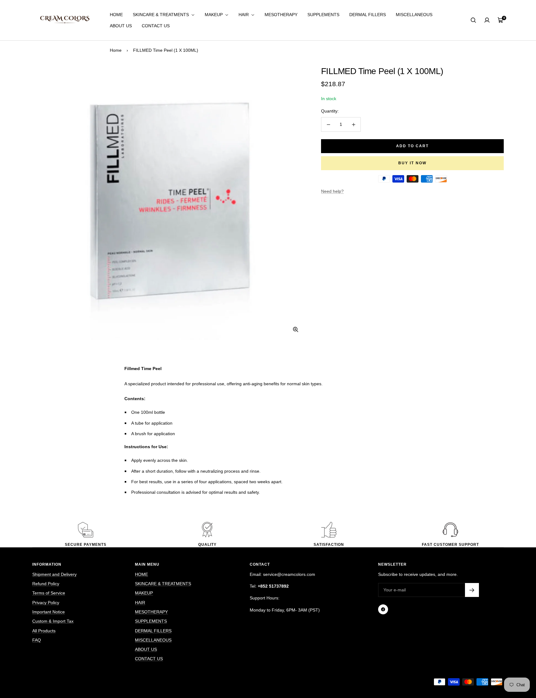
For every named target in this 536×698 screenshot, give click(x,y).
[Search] (473, 20)
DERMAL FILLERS (367, 14)
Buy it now (412, 163)
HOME (116, 14)
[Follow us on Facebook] (383, 609)
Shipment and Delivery (54, 574)
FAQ (36, 640)
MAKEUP (214, 14)
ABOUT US (121, 25)
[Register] (472, 590)
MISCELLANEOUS (414, 14)
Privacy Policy (45, 602)
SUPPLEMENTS (323, 14)
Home (116, 50)
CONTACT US (156, 25)
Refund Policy (45, 583)
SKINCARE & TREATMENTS (161, 14)
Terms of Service (48, 592)
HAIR (244, 14)
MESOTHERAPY (281, 14)
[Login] (487, 20)
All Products (44, 630)
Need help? (332, 191)
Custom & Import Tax (53, 621)
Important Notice (48, 611)
